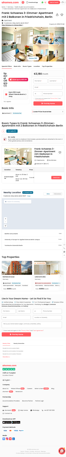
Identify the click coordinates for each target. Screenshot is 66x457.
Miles (48, 194)
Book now (56, 177)
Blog (52, 388)
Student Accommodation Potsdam (12, 354)
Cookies (32, 451)
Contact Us (8, 413)
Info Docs (37, 451)
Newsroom (19, 391)
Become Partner (27, 401)
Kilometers (57, 194)
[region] (33, 213)
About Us (5, 388)
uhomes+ (7, 391)
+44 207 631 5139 (49, 410)
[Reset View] (5, 225)
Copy (28, 196)
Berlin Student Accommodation (24, 7)
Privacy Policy (54, 98)
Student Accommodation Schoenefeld (13, 351)
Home (3, 7)
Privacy (27, 451)
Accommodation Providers (11, 401)
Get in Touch (54, 2)
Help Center (24, 410)
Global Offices (17, 388)
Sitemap (43, 451)
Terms (22, 451)
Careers (29, 388)
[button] (32, 2)
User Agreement (39, 100)
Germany (9, 7)
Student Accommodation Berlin (11, 348)
